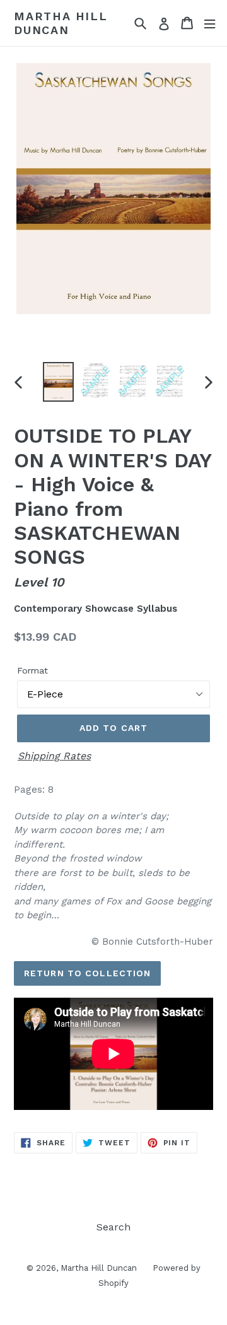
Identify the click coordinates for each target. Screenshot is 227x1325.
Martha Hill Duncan (61, 23)
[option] (58, 382)
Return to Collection (87, 973)
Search (113, 1227)
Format (32, 670)
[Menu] (209, 23)
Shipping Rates (54, 756)
